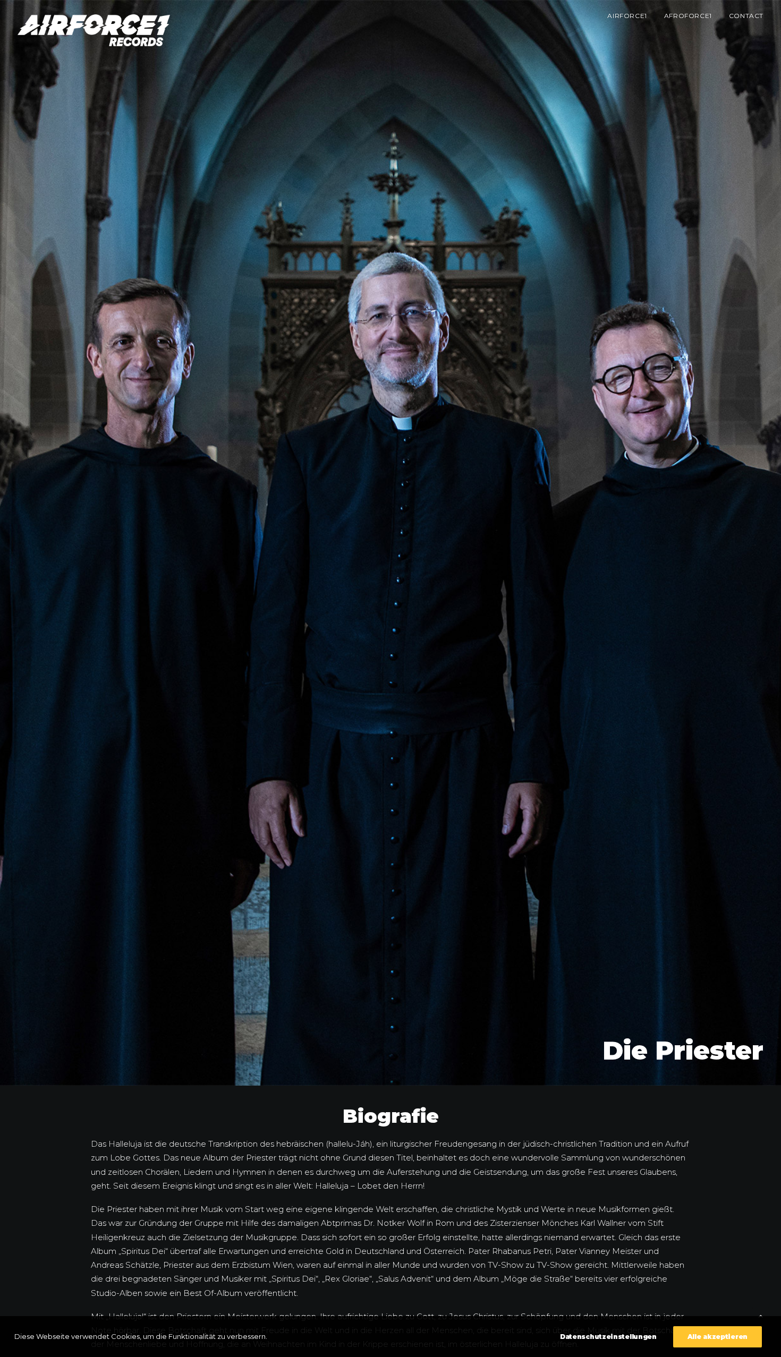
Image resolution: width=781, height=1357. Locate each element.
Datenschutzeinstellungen (608, 1337)
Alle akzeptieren (717, 1337)
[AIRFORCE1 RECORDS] (94, 30)
